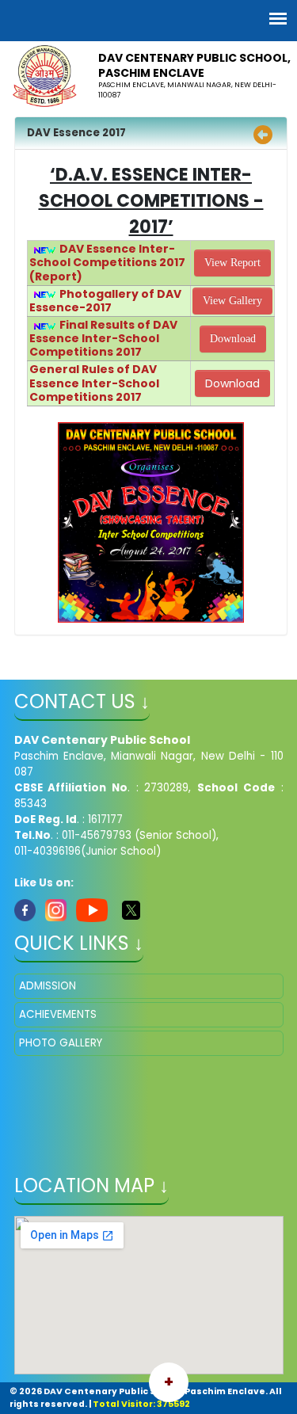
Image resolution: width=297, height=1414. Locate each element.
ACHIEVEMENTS (58, 1014)
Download (233, 339)
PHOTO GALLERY (60, 1042)
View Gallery (232, 301)
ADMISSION (47, 985)
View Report (232, 263)
